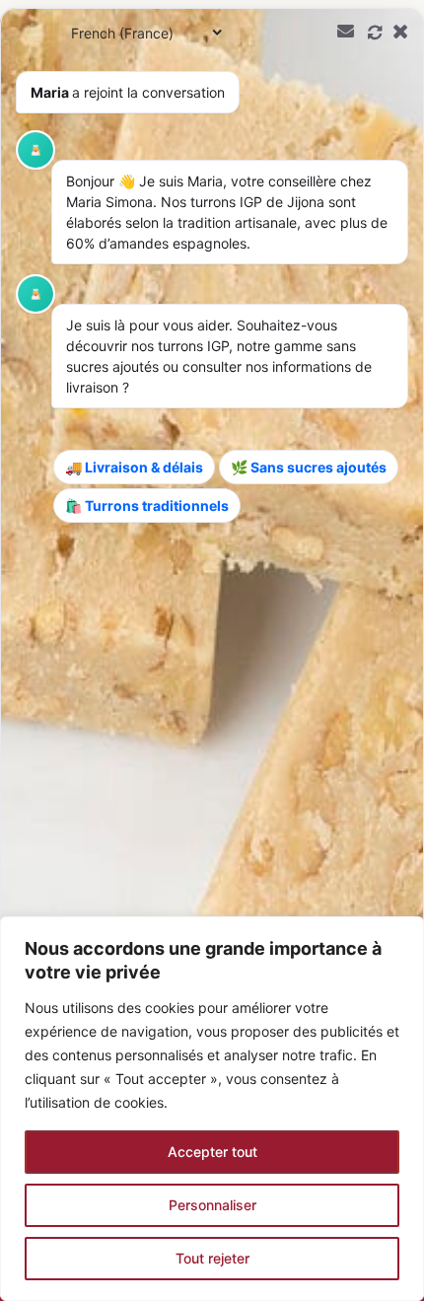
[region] (212, 1108)
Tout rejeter (212, 1258)
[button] (212, 654)
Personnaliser (212, 1204)
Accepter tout (212, 1151)
